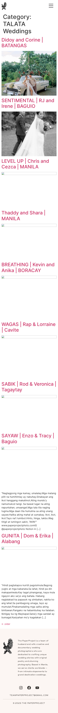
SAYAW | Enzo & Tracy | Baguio (27, 438)
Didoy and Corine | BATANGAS (22, 42)
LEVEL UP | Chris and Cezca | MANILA (25, 164)
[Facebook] (29, 687)
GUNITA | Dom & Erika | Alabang (27, 538)
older (5, 623)
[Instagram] (21, 687)
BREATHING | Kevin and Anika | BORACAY (28, 267)
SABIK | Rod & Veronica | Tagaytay (28, 387)
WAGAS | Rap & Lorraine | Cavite (28, 327)
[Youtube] (37, 687)
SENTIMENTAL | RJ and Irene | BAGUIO (27, 103)
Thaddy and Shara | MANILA (23, 215)
